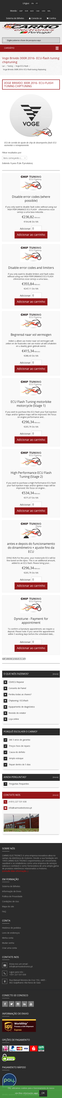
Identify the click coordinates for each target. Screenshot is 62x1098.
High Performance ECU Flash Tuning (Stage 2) (31, 475)
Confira (52, 18)
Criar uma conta (9, 948)
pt (37, 3)
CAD (38, 11)
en (32, 3)
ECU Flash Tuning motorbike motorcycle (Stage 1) (31, 404)
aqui (36, 1093)
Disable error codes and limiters (31, 268)
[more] (55, 674)
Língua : (26, 3)
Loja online (14, 719)
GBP (21, 11)
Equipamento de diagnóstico (22, 706)
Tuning (10, 66)
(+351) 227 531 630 (18, 801)
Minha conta (7, 937)
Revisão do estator (17, 713)
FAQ (4, 911)
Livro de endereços (11, 932)
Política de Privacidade (12, 896)
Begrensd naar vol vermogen (31, 335)
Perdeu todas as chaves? (20, 694)
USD (43, 11)
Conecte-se (36, 18)
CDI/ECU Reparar (16, 682)
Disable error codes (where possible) (31, 199)
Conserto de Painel (17, 688)
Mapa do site (8, 906)
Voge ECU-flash (22, 66)
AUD (32, 11)
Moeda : (14, 10)
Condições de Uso (10, 901)
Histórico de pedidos (11, 927)
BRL (49, 11)
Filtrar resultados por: (12, 152)
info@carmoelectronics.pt (20, 807)
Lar (3, 66)
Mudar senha (8, 942)
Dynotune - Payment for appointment (31, 621)
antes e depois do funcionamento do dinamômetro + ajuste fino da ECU (31, 548)
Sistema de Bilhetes (11, 886)
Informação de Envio (11, 891)
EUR (26, 11)
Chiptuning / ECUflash (18, 700)
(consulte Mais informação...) (15, 871)
